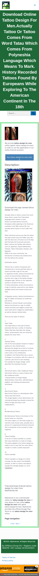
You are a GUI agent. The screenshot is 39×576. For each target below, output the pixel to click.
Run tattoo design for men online (19, 158)
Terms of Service (8, 557)
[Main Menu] (35, 5)
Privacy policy (7, 560)
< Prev (12, 523)
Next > (18, 523)
